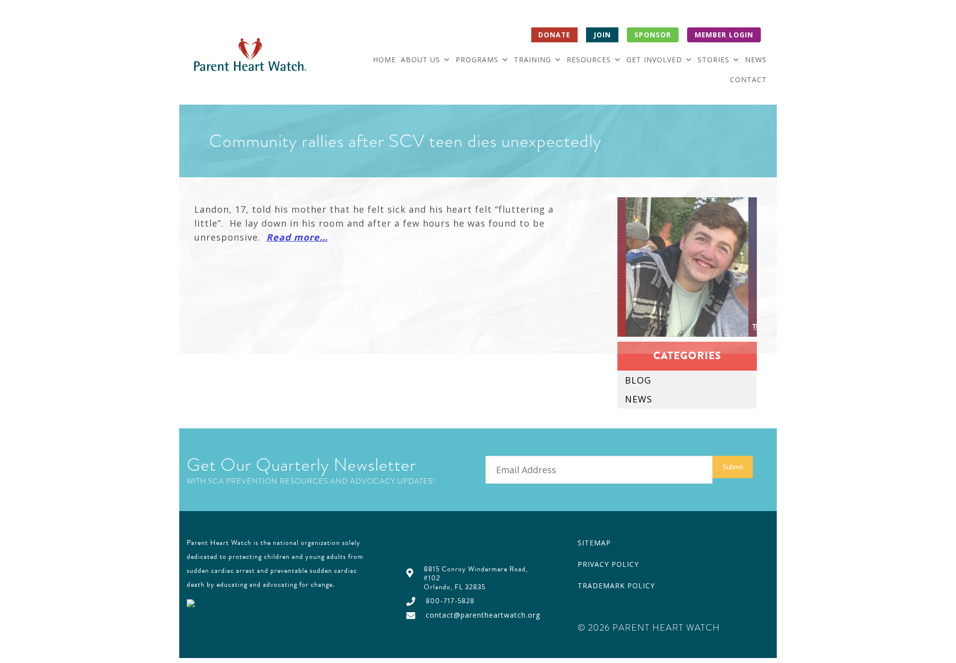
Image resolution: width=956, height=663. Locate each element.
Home (384, 59)
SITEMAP (594, 542)
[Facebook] (411, 546)
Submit (732, 467)
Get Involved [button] (654, 59)
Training (532, 59)
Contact (748, 79)
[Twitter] (435, 546)
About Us (420, 59)
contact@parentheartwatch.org (483, 615)
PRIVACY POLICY (608, 564)
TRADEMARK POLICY (616, 585)
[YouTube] (459, 546)
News (756, 59)
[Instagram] (483, 546)
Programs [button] (477, 59)
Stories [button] (713, 59)
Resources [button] (589, 59)
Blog (638, 380)
